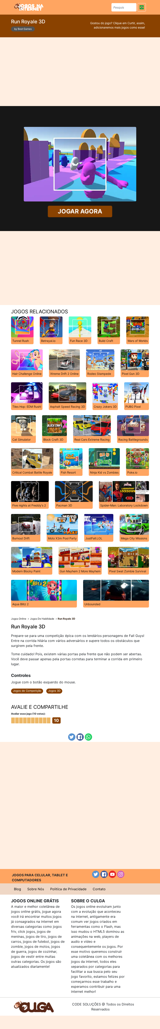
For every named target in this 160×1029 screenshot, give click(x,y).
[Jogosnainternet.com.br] (28, 7)
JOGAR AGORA (80, 211)
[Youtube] (112, 874)
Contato (99, 889)
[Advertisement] (80, 72)
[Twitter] (71, 737)
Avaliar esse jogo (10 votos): (28, 713)
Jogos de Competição (27, 690)
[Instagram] (120, 874)
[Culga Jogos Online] (34, 1006)
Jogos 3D (54, 690)
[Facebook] (80, 737)
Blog (17, 889)
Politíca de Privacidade (68, 889)
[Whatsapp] (88, 737)
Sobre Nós (35, 889)
